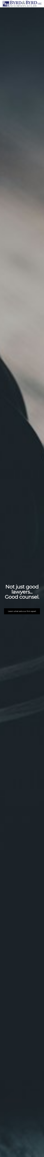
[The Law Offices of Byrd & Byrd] (22, 4)
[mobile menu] (41, 4)
